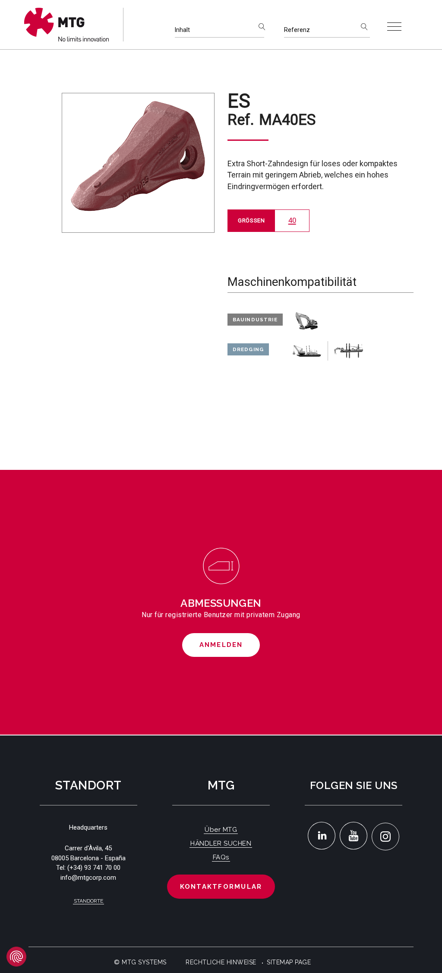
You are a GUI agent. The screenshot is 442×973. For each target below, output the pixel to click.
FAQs (221, 857)
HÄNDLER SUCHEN (220, 843)
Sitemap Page (289, 962)
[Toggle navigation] (394, 26)
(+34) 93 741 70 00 (93, 868)
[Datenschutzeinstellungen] (16, 957)
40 (292, 220)
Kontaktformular (221, 887)
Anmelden (221, 645)
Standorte (88, 901)
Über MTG (221, 830)
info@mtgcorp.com (88, 877)
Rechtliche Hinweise (221, 962)
